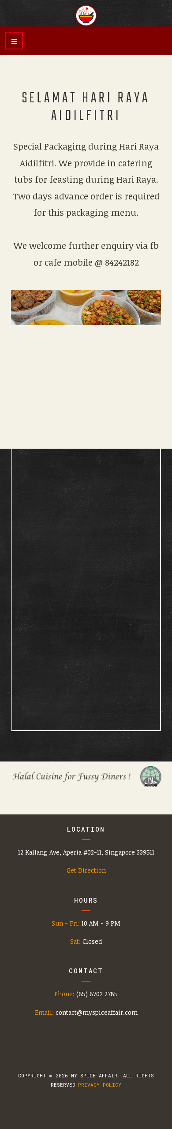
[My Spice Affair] (86, 15)
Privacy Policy (99, 1084)
